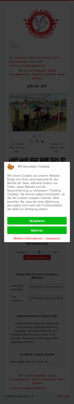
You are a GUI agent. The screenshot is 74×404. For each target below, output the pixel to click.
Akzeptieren (37, 221)
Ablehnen (37, 230)
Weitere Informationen (28, 238)
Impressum (53, 238)
